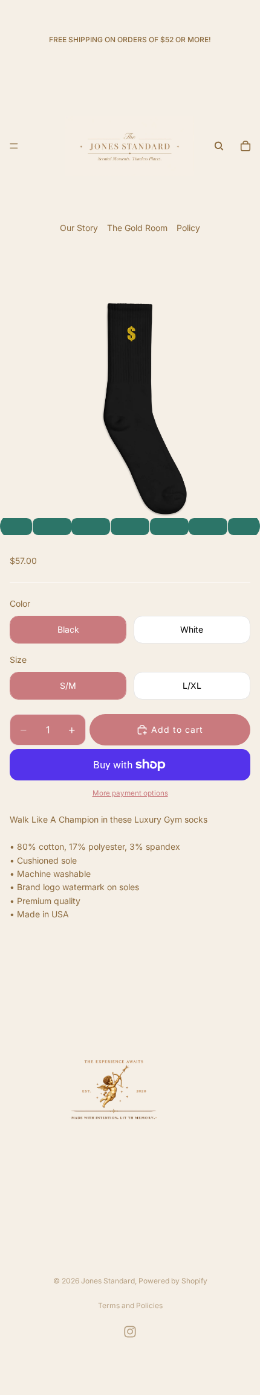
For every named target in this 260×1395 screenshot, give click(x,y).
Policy (188, 228)
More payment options (130, 793)
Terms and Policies (130, 1305)
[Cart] (245, 146)
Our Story (79, 228)
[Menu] (14, 146)
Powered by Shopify (172, 1280)
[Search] (219, 146)
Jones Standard (108, 1280)
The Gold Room (137, 228)
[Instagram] (130, 1331)
